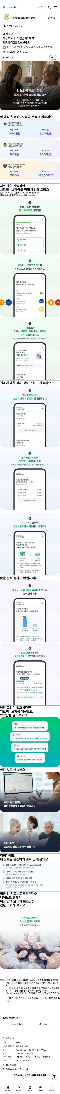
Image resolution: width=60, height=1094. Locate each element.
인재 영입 (36, 1057)
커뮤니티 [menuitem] (41, 1090)
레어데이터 (19, 1057)
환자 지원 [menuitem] (52, 1090)
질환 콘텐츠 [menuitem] (19, 1090)
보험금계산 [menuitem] (8, 1090)
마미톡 (28, 1057)
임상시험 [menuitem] (30, 1090)
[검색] (49, 7)
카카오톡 (26, 1061)
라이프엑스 (46, 1057)
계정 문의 (30, 1053)
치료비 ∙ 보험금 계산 (14, 26)
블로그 (18, 1061)
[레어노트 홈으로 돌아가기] (10, 7)
